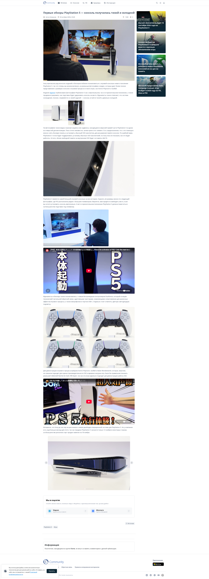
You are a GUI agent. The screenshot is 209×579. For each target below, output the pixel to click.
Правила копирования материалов (87, 567)
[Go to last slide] (46, 462)
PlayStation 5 (48, 527)
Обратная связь (66, 567)
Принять (52, 571)
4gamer (52, 93)
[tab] (84, 488)
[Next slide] (131, 462)
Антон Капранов (51, 17)
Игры (55, 527)
